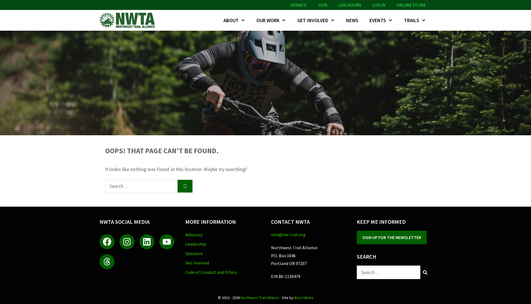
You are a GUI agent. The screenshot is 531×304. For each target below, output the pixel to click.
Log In (379, 5)
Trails (411, 20)
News (352, 20)
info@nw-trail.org (288, 234)
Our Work (267, 20)
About (231, 20)
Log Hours (350, 5)
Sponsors (194, 253)
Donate (298, 5)
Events (377, 20)
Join (322, 5)
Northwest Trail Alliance (260, 297)
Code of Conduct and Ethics (211, 272)
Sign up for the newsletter (391, 237)
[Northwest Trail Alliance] (129, 20)
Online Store (411, 5)
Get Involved (312, 20)
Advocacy (193, 234)
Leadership (195, 244)
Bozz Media (303, 297)
